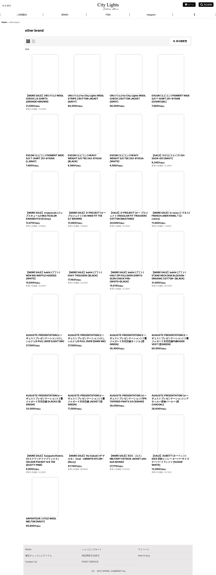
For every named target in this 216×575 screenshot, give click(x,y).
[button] (206, 4)
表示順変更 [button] (181, 41)
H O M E (6, 5)
